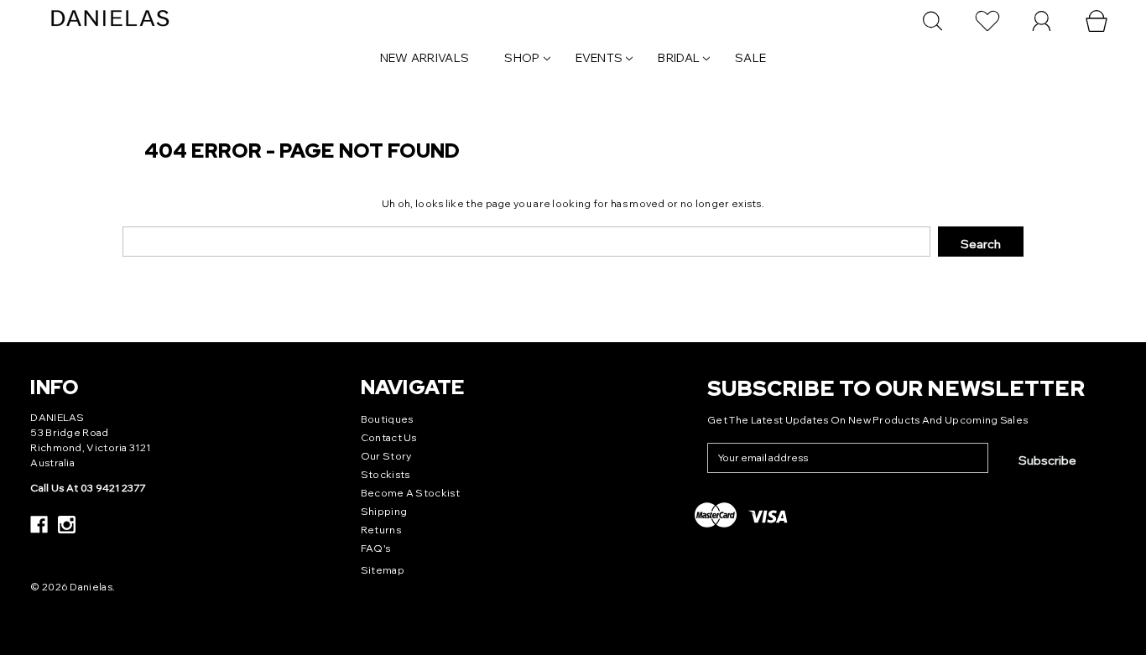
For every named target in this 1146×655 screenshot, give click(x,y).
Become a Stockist (410, 492)
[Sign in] (1042, 21)
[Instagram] (67, 524)
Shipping (384, 511)
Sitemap (382, 570)
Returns (381, 529)
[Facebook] (39, 524)
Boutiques (387, 419)
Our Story (386, 456)
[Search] (933, 21)
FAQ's (376, 548)
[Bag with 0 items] (1096, 21)
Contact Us (389, 437)
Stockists (385, 474)
